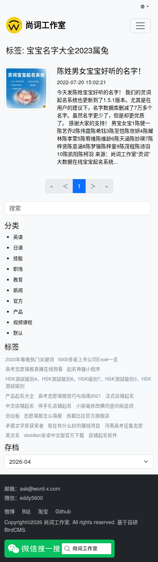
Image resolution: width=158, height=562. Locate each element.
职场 (18, 268)
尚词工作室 (56, 522)
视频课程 (22, 322)
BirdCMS (14, 529)
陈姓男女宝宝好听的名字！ (101, 70)
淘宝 (43, 511)
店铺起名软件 (103, 434)
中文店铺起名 (20, 405)
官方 (18, 300)
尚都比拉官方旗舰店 (88, 415)
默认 (18, 332)
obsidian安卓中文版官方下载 (54, 434)
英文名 (13, 434)
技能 (18, 258)
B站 (26, 511)
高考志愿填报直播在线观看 (34, 368)
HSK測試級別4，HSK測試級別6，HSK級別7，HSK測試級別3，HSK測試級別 (78, 382)
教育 (18, 279)
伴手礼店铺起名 (55, 405)
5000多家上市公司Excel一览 (88, 359)
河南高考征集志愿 (124, 425)
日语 (18, 247)
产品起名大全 (20, 395)
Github (63, 511)
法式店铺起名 (119, 395)
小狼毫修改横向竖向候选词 (104, 405)
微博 (9, 511)
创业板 (13, 415)
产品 (18, 311)
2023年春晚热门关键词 (30, 359)
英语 (18, 236)
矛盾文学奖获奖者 (25, 425)
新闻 (18, 290)
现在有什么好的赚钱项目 (74, 425)
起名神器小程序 (83, 368)
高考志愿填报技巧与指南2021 (69, 395)
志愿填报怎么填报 (43, 415)
